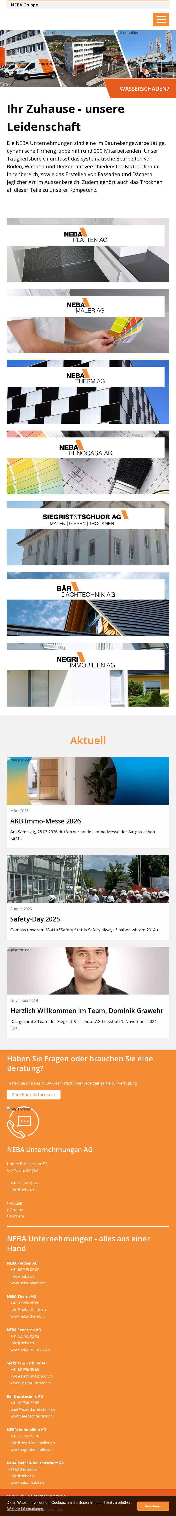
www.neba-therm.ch (27, 1316)
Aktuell (16, 1203)
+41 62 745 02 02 (24, 1183)
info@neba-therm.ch (28, 1309)
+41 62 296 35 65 (24, 1369)
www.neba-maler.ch (27, 1482)
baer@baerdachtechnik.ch (32, 1409)
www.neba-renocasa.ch (30, 1349)
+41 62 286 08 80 (24, 1302)
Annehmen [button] (153, 1506)
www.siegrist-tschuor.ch (31, 1382)
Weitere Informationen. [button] (25, 1509)
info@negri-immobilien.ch (32, 1442)
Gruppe (16, 1209)
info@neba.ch (22, 1189)
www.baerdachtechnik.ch (31, 1416)
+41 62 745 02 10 (24, 1436)
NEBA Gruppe (24, 5)
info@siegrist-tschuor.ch (31, 1376)
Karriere (17, 1216)
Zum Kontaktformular (33, 1094)
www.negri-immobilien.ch (32, 1449)
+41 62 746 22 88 (24, 1402)
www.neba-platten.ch (28, 1282)
